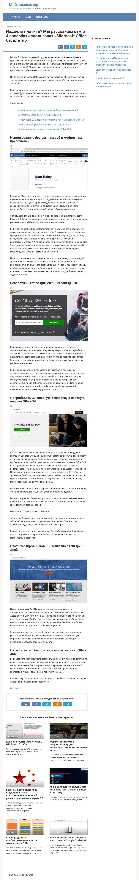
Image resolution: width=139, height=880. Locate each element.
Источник (15, 688)
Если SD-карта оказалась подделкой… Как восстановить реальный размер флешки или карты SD (24, 794)
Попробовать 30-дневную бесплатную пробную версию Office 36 (51, 120)
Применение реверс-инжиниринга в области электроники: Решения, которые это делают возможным (114, 50)
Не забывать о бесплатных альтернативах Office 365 (44, 129)
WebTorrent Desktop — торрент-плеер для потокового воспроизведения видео (68, 746)
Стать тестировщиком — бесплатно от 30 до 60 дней (44, 124)
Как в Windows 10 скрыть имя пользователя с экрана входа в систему (68, 789)
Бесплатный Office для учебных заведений (39, 115)
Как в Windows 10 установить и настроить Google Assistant (68, 839)
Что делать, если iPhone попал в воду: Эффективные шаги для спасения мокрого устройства (112, 61)
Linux (28, 17)
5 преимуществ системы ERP (110, 78)
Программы (42, 17)
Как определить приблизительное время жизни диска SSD (21, 840)
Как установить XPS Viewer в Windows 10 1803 (24, 743)
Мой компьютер (23, 4)
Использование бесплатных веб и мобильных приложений (48, 110)
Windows (16, 17)
